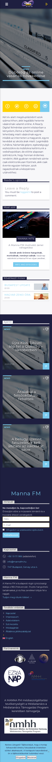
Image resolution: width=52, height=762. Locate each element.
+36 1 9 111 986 (15, 556)
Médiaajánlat (12, 628)
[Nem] (48, 751)
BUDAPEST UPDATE (17, 285)
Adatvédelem (12, 620)
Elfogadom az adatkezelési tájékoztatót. (25, 530)
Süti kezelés (12, 624)
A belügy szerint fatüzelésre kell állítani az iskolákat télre (26, 444)
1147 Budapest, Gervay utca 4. (23, 567)
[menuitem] (26, 638)
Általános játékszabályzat (18, 631)
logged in (25, 192)
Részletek (31, 757)
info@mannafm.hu (17, 561)
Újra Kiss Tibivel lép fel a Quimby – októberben (26, 346)
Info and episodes (26, 264)
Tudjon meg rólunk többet (16, 597)
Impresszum (12, 617)
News (26, 69)
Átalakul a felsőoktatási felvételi (26, 395)
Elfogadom (20, 757)
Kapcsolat (11, 613)
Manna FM (26, 493)
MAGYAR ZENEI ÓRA (17, 294)
